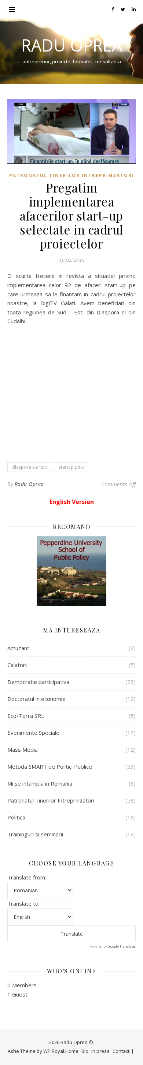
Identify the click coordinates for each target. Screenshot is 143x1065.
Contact (121, 1051)
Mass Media (22, 749)
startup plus (71, 467)
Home (71, 1051)
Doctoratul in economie (36, 698)
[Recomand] (71, 571)
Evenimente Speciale (33, 732)
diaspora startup (29, 467)
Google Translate (121, 946)
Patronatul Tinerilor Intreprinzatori (71, 175)
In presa (100, 1051)
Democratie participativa (38, 681)
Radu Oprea (71, 45)
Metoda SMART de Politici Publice (49, 766)
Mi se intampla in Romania (39, 783)
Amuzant (18, 648)
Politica (16, 817)
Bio (84, 1051)
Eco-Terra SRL (25, 715)
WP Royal (53, 1051)
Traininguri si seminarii (35, 834)
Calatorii (17, 665)
